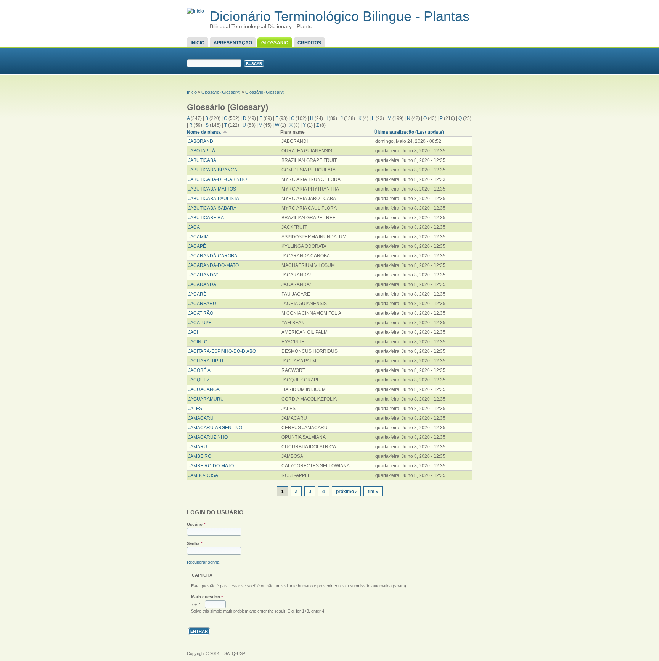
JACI (193, 332)
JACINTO (197, 341)
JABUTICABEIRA (206, 217)
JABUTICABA (202, 160)
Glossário (274, 42)
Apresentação (233, 42)
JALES (195, 408)
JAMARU (197, 446)
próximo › (346, 491)
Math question (207, 597)
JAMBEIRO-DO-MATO (211, 466)
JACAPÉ (197, 246)
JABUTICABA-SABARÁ (212, 208)
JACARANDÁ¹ (203, 284)
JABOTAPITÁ (201, 151)
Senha (194, 543)
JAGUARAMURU (206, 399)
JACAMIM (198, 236)
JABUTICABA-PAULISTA (213, 198)
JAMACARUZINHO (208, 437)
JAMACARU (201, 418)
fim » (373, 491)
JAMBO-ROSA (203, 475)
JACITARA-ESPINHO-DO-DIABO (222, 351)
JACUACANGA (204, 389)
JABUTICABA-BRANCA (212, 170)
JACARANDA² (203, 275)
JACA (194, 227)
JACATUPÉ (200, 322)
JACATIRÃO (200, 313)
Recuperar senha (203, 562)
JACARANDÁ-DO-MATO (213, 265)
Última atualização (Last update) (409, 132)
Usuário (196, 524)
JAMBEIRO (199, 456)
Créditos (309, 42)
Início (197, 42)
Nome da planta (204, 132)
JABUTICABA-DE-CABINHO (217, 179)
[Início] (195, 11)
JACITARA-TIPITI (205, 361)
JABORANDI (201, 141)
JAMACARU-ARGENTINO (215, 427)
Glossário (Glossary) (221, 92)
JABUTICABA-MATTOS (212, 189)
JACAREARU (202, 303)
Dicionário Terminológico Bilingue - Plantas (339, 16)
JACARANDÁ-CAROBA (212, 256)
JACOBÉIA (199, 370)
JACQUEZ (198, 380)
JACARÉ (197, 294)
